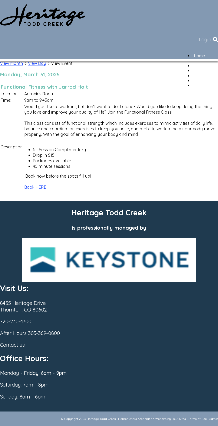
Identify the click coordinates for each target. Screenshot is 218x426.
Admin (213, 419)
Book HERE (35, 187)
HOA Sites (179, 419)
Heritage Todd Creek (101, 419)
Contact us (12, 345)
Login (205, 39)
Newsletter (203, 85)
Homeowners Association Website (142, 419)
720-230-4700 (15, 321)
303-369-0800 (44, 333)
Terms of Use (197, 419)
